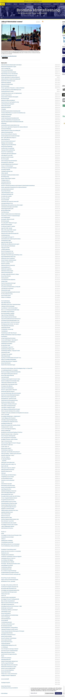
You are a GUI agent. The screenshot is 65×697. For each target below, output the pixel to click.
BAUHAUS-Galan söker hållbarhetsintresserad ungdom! (10, 244)
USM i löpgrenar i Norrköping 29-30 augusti (8, 405)
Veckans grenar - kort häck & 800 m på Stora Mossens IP (10, 451)
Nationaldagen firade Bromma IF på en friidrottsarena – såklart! (11, 606)
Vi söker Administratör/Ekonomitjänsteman (8, 279)
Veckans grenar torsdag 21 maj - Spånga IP (8, 467)
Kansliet (2, 533)
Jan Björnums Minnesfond (5, 249)
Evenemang (28, 4)
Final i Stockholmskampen (5, 300)
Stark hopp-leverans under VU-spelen (7, 231)
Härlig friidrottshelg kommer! (6, 618)
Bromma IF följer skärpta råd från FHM (7, 375)
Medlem (15, 4)
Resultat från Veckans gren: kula (6, 471)
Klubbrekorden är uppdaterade (6, 268)
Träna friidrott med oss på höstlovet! (7, 288)
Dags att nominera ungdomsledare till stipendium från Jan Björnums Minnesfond (14, 126)
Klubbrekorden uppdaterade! (6, 82)
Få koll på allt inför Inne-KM (5, 290)
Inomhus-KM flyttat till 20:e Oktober (7, 565)
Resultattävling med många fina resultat (7, 348)
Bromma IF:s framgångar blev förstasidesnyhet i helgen (10, 380)
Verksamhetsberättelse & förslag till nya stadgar (9, 503)
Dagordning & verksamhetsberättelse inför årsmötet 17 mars (11, 357)
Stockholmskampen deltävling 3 (6, 567)
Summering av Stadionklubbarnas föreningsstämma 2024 (10, 119)
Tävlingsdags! (3, 109)
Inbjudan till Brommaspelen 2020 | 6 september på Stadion (10, 425)
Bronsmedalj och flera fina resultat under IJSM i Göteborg (10, 496)
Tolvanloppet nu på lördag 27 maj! (6, 171)
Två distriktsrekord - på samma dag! (7, 329)
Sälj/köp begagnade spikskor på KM (7, 208)
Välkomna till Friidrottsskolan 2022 (7, 272)
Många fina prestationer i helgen (6, 517)
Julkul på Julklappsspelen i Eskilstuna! (7, 526)
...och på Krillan (3, 460)
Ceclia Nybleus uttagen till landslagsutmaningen (9, 419)
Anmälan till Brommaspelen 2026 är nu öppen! (8, 66)
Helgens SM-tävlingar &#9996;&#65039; (7, 315)
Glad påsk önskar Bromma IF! (6, 183)
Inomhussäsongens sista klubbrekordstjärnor (8, 474)
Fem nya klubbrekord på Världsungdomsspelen (9, 592)
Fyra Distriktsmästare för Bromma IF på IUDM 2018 (9, 687)
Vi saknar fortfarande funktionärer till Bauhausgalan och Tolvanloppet (12, 631)
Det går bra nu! (3, 531)
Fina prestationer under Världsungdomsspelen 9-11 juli (10, 320)
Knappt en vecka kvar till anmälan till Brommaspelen (9, 579)
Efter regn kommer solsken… (5, 345)
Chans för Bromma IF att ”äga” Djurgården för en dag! (10, 102)
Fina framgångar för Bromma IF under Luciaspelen (9, 524)
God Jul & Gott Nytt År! (5, 199)
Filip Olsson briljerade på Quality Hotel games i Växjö (10, 519)
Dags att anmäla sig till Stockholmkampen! (8, 245)
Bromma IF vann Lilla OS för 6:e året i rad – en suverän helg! (11, 551)
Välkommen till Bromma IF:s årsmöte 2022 (8, 265)
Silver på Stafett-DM (4, 620)
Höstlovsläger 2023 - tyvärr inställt (6, 155)
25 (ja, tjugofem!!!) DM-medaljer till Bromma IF (8, 506)
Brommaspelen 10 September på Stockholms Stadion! (10, 174)
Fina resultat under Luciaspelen (6, 196)
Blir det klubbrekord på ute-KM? (6, 625)
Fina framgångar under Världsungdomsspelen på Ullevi (10, 590)
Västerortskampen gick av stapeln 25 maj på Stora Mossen (10, 238)
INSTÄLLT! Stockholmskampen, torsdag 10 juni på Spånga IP (11, 334)
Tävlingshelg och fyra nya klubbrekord (7, 554)
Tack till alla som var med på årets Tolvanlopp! (8, 167)
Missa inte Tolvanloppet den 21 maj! (7, 251)
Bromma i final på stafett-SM (5, 613)
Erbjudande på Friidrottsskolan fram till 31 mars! (9, 75)
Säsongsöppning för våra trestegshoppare (8, 341)
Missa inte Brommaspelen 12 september (7, 313)
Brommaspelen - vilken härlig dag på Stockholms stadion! (10, 563)
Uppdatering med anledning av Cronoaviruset (8, 490)
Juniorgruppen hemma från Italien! (7, 632)
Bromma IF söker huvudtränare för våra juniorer (9, 134)
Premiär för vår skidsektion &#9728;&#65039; (8, 359)
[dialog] (46, 691)
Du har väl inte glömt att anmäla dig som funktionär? (9, 648)
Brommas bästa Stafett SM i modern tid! (7, 391)
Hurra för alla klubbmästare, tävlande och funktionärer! (10, 545)
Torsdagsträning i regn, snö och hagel (7, 476)
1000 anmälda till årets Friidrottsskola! (7, 325)
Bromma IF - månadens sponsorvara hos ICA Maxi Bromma (10, 213)
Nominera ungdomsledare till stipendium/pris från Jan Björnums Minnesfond (13, 187)
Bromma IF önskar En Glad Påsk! (6, 636)
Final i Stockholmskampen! (5, 217)
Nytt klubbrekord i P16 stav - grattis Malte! (8, 581)
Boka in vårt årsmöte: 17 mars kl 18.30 (7, 521)
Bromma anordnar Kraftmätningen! (6, 146)
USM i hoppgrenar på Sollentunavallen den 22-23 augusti (10, 409)
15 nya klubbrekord (4, 331)
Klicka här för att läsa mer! (5, 515)
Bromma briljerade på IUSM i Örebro (7, 494)
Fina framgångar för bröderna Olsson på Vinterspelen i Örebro (11, 535)
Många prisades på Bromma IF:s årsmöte (8, 652)
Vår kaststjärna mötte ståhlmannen (7, 386)
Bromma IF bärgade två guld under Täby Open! (8, 316)
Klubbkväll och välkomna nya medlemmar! (8, 100)
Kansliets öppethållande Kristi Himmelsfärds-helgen (9, 615)
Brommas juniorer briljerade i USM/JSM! (8, 402)
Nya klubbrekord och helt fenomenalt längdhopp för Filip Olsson (11, 432)
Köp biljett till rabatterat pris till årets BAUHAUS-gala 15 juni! (11, 89)
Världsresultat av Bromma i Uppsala (7, 270)
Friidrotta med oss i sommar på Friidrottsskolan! (9, 673)
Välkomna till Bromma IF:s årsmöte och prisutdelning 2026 (10, 79)
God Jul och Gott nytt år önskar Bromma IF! (8, 141)
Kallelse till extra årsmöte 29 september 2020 (8, 396)
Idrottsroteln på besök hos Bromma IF (7, 189)
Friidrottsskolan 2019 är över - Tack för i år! (8, 558)
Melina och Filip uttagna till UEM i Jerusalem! (8, 229)
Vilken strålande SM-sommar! (6, 302)
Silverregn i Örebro (4, 281)
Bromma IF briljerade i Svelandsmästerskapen (8, 260)
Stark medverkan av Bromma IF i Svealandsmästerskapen (10, 215)
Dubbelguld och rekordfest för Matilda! (7, 508)
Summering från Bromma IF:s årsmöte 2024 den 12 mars (10, 125)
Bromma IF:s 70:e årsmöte (5, 263)
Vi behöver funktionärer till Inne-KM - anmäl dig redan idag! (10, 574)
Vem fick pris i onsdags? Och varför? (7, 261)
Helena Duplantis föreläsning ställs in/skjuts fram (9, 373)
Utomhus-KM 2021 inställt (5, 352)
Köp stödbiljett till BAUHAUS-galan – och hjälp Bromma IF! (10, 416)
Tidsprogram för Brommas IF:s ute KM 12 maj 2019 (9, 629)
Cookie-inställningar (4, 693)
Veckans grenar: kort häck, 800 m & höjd (7, 462)
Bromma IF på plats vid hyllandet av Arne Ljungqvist (9, 96)
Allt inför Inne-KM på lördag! (5, 210)
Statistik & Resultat (47, 4)
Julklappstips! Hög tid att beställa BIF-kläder (8, 144)
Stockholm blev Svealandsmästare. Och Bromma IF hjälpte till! (11, 556)
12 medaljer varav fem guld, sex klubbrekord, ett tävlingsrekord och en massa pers (14, 412)
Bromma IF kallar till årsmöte (6, 190)
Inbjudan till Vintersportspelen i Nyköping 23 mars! (9, 661)
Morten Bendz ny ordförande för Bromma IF (8, 634)
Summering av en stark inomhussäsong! (7, 480)
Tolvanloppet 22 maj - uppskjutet (6, 354)
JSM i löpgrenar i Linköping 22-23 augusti (8, 407)
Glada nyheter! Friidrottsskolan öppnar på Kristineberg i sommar (11, 254)
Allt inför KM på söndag (5, 176)
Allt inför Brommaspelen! (5, 86)
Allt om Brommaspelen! (5, 158)
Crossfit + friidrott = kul (5, 446)
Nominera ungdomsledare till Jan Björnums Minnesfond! (10, 77)
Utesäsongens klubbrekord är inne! (7, 203)
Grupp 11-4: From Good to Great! (6, 441)
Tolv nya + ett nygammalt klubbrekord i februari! (9, 497)
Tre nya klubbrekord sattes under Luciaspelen (8, 522)
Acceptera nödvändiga (49, 693)
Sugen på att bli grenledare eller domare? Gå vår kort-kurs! (10, 318)
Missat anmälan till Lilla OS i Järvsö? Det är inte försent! (10, 322)
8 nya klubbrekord (4, 336)
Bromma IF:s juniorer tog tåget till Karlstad (8, 668)
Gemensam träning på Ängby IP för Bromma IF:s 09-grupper (11, 442)
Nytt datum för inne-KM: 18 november (7, 157)
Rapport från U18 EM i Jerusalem (6, 228)
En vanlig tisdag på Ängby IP (6, 458)
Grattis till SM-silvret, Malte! (5, 513)
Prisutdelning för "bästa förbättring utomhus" (8, 549)
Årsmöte (2, 655)
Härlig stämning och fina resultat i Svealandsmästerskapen (10, 304)
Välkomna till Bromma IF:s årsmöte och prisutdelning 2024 (10, 130)
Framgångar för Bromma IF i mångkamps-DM (8, 675)
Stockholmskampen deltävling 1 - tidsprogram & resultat (10, 350)
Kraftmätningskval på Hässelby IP (6, 343)
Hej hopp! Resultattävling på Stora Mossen (8, 338)
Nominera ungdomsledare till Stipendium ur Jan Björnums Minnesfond (12, 87)
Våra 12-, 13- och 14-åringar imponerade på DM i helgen (10, 309)
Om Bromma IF (8, 4)
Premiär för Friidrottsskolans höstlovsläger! (8, 283)
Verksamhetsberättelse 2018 (5, 659)
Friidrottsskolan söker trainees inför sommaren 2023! (9, 201)
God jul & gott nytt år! (4, 277)
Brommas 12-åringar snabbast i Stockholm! (8, 178)
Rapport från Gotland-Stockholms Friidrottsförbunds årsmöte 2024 (12, 121)
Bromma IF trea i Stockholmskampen (7, 151)
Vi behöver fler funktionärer (5, 643)
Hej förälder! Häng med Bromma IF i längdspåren (9, 361)
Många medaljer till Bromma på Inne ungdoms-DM (9, 664)
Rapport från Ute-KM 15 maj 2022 (6, 242)
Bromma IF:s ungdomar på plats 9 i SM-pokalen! (9, 389)
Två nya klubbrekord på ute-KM (6, 622)
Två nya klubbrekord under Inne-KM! (7, 542)
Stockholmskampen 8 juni (5, 235)
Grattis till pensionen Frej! (5, 139)
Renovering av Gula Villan (5, 197)
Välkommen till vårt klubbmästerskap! (7, 387)
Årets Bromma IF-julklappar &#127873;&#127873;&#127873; (11, 371)
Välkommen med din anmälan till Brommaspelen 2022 (9, 233)
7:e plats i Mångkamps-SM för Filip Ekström (8, 418)
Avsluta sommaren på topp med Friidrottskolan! (9, 160)
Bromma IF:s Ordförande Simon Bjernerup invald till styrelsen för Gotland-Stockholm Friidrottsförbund (18, 185)
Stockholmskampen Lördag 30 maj (7, 450)
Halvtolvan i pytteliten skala (5, 430)
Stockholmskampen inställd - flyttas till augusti (9, 332)
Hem (3, 4)
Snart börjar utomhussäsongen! (6, 114)
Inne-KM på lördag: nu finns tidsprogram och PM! (9, 384)
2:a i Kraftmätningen (4, 647)
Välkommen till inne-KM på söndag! (7, 84)
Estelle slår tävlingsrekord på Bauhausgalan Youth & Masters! (11, 64)
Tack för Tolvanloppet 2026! (5, 68)
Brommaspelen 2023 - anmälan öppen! (7, 162)
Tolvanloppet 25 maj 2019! (5, 682)
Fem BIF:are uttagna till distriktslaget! (7, 663)
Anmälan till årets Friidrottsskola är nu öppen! (8, 666)
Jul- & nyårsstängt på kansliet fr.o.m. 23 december (9, 370)
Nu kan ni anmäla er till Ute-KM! (6, 639)
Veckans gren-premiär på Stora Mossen (7, 469)
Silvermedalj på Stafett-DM (5, 169)
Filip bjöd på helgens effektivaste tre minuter (8, 505)
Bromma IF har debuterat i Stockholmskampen (8, 638)
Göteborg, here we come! (5, 593)
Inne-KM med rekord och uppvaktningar (7, 148)
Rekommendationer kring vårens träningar (8, 485)
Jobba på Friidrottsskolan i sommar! (11, 22)
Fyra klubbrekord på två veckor (6, 568)
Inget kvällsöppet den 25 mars (6, 489)
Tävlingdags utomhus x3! (5, 180)
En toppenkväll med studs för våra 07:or (7, 499)
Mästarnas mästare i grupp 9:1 (6, 448)
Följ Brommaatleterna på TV (5, 267)
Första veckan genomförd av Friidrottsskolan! (8, 437)
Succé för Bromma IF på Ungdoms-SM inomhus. (9, 654)
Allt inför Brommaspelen (5, 98)
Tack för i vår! (3, 595)
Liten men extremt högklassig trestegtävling (8, 428)
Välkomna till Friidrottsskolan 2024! (7, 132)
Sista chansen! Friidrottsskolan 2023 (7, 194)
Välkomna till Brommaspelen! (6, 105)
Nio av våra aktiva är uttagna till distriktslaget (8, 570)
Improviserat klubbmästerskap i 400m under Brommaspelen (11, 393)
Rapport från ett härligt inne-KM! (6, 284)
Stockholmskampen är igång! (6, 240)
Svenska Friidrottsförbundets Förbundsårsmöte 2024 (10, 118)
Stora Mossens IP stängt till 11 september (8, 226)
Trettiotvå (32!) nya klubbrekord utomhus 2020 (9, 382)
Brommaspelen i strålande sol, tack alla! (7, 219)
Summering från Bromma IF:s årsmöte (7, 91)
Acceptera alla (58, 693)
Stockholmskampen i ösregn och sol (7, 347)
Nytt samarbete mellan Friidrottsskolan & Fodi (8, 588)
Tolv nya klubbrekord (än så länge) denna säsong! (9, 421)
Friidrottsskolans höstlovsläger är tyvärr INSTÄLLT (9, 206)
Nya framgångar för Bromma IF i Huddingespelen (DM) (10, 599)
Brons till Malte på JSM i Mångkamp (7, 560)
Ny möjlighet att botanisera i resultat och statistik (9, 439)
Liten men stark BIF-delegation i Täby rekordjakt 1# (9, 339)
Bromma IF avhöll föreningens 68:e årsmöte (8, 487)
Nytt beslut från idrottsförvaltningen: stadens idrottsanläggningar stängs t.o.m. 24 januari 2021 (16, 368)
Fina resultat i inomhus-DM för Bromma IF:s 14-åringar (10, 274)
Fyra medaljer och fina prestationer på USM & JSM (9, 584)
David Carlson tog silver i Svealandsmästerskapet (9, 650)
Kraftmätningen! (3, 123)
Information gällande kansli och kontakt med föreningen (10, 135)
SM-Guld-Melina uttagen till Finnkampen (7, 311)
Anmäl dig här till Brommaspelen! (6, 224)
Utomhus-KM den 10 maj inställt (6, 483)
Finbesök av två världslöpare (6, 297)
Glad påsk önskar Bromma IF (6, 116)
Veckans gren (3, 473)
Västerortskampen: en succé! (6, 611)
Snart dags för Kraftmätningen (6, 128)
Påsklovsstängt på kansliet (5, 355)
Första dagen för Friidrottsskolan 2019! (7, 604)
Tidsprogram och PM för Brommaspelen (7, 306)
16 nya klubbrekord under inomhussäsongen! (8, 71)
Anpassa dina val (34, 693)
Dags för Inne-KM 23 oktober (6, 295)
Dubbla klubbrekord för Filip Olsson (7, 528)
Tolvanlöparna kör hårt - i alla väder (7, 426)
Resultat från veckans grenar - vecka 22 (7, 455)
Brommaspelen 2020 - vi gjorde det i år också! (8, 398)
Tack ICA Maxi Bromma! (5, 212)
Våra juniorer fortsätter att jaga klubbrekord (8, 597)
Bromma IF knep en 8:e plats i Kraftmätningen (8, 577)
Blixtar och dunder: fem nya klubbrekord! (8, 600)
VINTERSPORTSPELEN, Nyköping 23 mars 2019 (8, 645)
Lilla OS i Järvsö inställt (5, 414)
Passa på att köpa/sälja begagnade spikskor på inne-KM (10, 292)
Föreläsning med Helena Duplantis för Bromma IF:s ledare (10, 379)
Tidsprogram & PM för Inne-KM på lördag (8, 150)
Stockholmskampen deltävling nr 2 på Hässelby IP (9, 609)
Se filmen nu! (3, 538)
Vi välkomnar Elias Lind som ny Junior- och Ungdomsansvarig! (11, 93)
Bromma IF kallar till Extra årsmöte (6, 641)
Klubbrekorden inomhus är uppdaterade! (8, 258)
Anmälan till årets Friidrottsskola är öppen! (8, 80)
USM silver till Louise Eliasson (6, 657)
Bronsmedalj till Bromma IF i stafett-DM (7, 561)
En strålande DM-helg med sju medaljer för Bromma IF (10, 572)
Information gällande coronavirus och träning (8, 501)
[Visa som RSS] (42, 21)
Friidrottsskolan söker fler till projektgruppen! (8, 153)
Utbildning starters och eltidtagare (7, 540)
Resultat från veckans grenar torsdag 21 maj (8, 464)
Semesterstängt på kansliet (5, 327)
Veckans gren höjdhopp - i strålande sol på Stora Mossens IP (11, 453)
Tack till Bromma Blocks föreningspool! (7, 103)
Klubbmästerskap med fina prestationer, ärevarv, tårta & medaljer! (12, 205)
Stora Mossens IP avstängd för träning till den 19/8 (9, 586)
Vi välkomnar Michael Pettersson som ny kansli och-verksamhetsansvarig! (13, 112)
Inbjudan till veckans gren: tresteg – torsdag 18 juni (9, 434)
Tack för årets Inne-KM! (5, 377)
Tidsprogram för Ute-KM (5, 247)
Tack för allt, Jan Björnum (5, 457)
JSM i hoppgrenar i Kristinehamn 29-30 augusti (9, 403)
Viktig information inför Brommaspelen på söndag (9, 400)
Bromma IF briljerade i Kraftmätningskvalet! (8, 435)
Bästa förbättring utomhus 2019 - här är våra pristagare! (10, 544)
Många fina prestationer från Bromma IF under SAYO (9, 602)
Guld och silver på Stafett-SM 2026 (7, 70)
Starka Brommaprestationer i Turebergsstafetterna (9, 627)
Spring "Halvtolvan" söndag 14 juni (7, 444)
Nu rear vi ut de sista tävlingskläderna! (7, 670)
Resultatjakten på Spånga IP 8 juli (6, 423)
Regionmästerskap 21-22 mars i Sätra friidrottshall (9, 73)
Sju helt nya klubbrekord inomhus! (6, 478)
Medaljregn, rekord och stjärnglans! (7, 142)
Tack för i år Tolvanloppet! (5, 616)
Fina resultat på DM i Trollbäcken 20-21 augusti (9, 222)
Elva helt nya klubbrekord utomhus (7, 293)
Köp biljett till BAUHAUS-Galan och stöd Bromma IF (9, 164)
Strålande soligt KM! (4, 173)
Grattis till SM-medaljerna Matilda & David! (8, 492)
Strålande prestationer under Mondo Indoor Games (9, 510)
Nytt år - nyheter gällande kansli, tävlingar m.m (8, 137)
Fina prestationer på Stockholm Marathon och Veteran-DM (10, 286)
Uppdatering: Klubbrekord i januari (7, 512)
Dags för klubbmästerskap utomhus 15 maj (8, 256)
